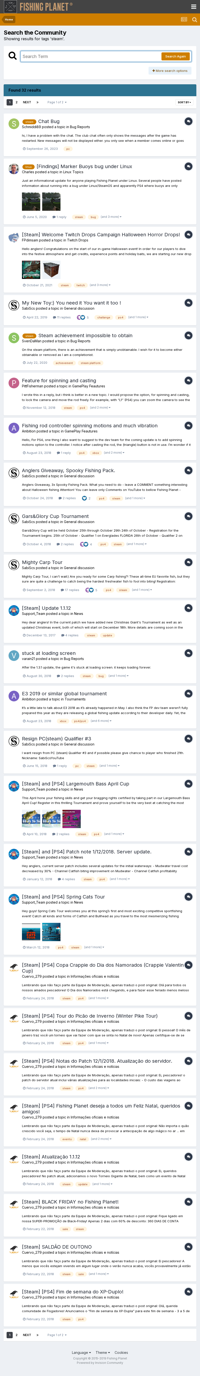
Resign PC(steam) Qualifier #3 (56, 739)
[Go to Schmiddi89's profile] (14, 123)
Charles (28, 172)
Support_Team (33, 614)
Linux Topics (73, 172)
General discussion (79, 308)
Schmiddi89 (31, 127)
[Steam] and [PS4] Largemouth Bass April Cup (75, 784)
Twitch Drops (77, 240)
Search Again (175, 56)
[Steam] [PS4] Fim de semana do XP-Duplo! (72, 1292)
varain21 (28, 659)
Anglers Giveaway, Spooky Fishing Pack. (68, 470)
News (78, 614)
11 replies (63, 317)
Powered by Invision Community (100, 1363)
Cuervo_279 (32, 976)
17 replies (71, 590)
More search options (171, 71)
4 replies (71, 635)
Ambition (29, 431)
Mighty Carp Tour (42, 562)
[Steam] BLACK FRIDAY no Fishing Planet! (70, 1202)
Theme (102, 1352)
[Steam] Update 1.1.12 (46, 608)
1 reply (61, 217)
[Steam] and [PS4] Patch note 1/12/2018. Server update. (86, 852)
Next (27, 102)
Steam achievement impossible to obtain (85, 335)
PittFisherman (32, 386)
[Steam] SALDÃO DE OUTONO (57, 1247)
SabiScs (28, 308)
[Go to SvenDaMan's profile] (14, 338)
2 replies (69, 498)
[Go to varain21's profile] (14, 655)
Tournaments (75, 699)
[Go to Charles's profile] (14, 168)
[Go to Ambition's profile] (14, 428)
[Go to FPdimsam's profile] (14, 237)
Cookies (121, 1352)
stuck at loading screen (49, 653)
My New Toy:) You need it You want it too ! (71, 303)
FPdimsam (30, 240)
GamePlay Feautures (88, 386)
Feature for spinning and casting (59, 380)
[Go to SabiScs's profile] (14, 305)
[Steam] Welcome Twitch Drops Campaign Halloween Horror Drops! (101, 235)
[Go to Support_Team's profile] (14, 610)
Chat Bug (49, 121)
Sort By (184, 102)
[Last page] (37, 102)
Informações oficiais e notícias (95, 976)
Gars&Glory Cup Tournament (55, 516)
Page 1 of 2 (56, 102)
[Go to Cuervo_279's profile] (14, 967)
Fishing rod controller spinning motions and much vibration (90, 426)
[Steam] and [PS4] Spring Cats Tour (63, 897)
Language (80, 1352)
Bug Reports (80, 127)
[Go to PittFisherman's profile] (14, 383)
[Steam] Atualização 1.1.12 (51, 1157)
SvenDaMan (31, 341)
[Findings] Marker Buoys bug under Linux (84, 166)
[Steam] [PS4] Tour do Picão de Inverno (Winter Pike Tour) (90, 1016)
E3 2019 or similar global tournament (64, 694)
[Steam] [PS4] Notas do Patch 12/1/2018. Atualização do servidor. (97, 1061)
